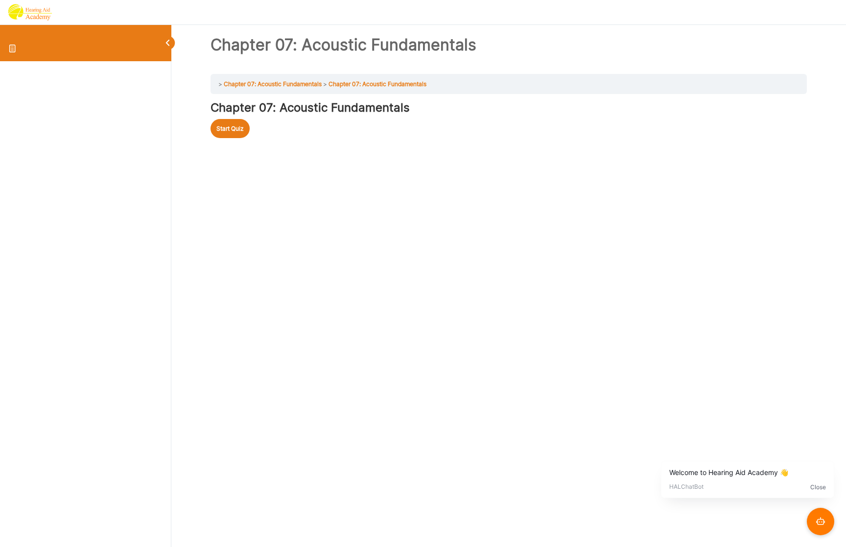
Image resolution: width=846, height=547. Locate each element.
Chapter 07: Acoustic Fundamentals (273, 84)
